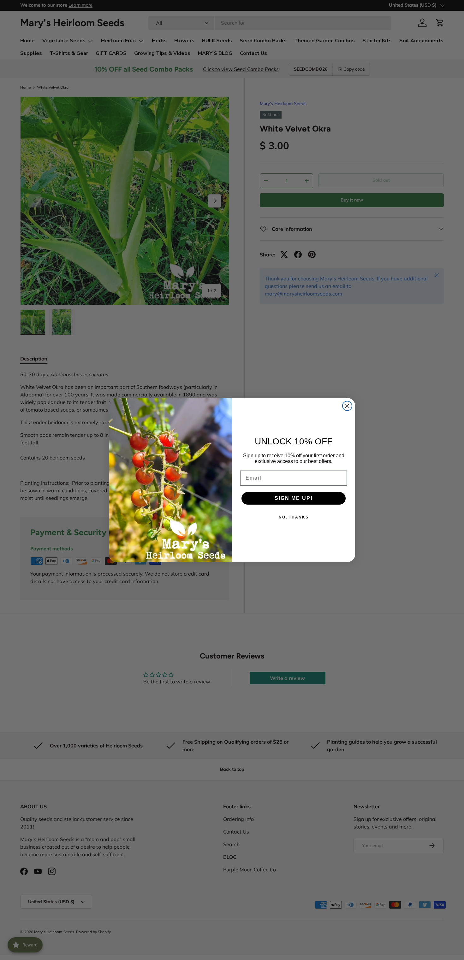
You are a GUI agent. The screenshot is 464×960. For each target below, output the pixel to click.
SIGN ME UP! (294, 498)
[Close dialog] (347, 406)
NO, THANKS (294, 517)
